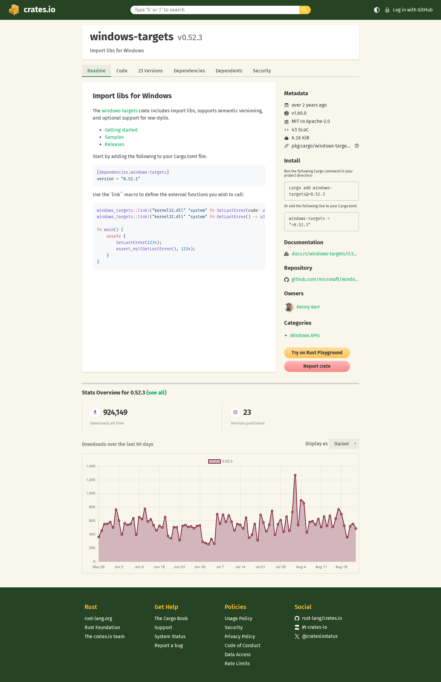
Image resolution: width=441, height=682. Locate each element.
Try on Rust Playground (317, 352)
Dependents (229, 71)
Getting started (121, 130)
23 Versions (150, 71)
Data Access (237, 654)
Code (122, 71)
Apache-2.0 (318, 121)
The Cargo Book (171, 618)
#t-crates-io (311, 627)
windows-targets (119, 111)
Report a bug (168, 645)
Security (262, 71)
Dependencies (189, 71)
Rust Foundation (102, 627)
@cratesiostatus (316, 636)
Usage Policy (238, 618)
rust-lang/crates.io (318, 618)
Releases (114, 144)
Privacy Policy (240, 636)
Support (163, 627)
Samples (114, 137)
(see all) (156, 392)
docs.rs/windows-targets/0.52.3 (325, 254)
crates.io (40, 9)
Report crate (317, 366)
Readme (96, 71)
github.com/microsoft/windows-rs (325, 279)
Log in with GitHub (413, 10)
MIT (295, 121)
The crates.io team (105, 636)
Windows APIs (305, 335)
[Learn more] (356, 146)
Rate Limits (237, 663)
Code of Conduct (242, 645)
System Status (169, 636)
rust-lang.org (98, 618)
